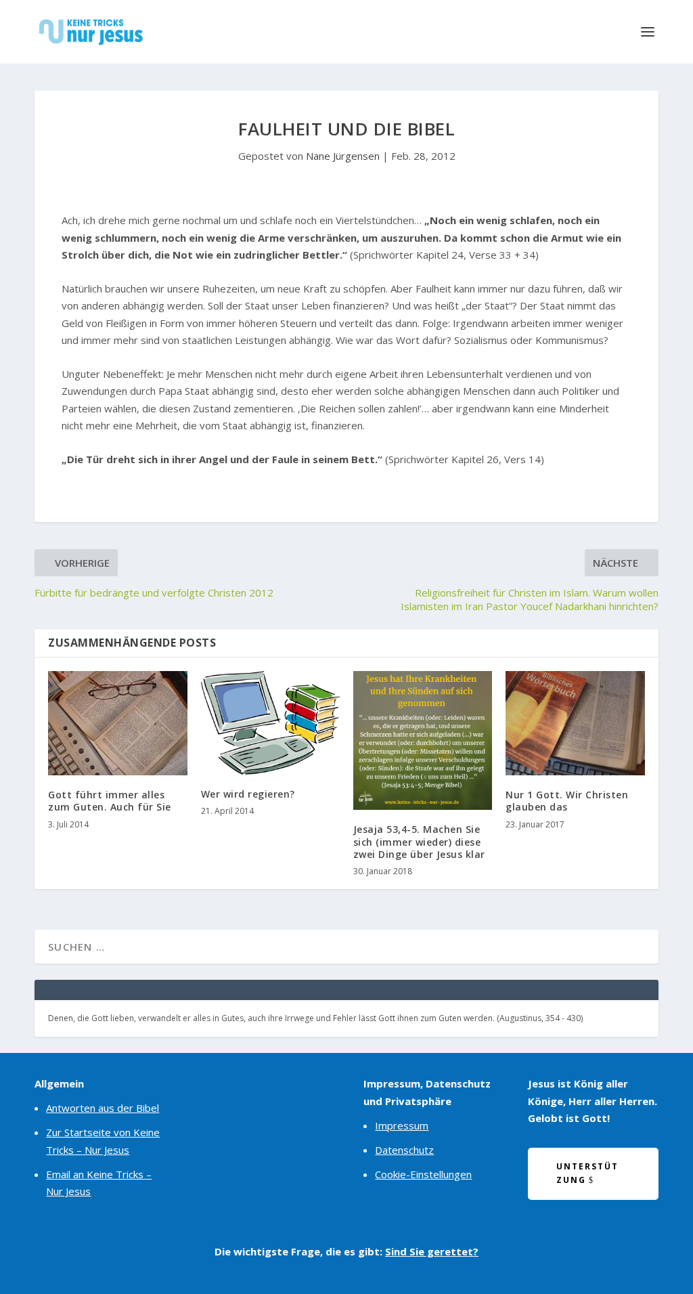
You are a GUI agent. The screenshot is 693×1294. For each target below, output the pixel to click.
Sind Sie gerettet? (431, 1251)
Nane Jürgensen (343, 156)
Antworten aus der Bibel (102, 1108)
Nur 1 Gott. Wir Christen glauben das (567, 800)
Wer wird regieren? (248, 794)
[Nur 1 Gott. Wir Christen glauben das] (575, 723)
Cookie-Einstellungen (423, 1174)
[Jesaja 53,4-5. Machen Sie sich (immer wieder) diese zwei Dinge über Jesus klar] (422, 740)
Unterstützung (587, 1173)
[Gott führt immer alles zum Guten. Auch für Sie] (117, 723)
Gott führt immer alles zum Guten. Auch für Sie (109, 800)
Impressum (401, 1125)
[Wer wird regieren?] (270, 723)
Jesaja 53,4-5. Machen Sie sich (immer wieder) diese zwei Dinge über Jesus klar (419, 841)
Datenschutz (404, 1150)
